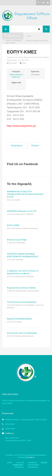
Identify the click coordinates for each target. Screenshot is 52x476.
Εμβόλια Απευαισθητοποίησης (19, 319)
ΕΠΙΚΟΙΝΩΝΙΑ (33, 467)
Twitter (43, 2)
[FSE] (26, 15)
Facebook (38, 2)
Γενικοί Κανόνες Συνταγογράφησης (21, 302)
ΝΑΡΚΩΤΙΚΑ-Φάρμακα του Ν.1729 (21, 211)
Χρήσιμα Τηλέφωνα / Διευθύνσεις (37, 40)
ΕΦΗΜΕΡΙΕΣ (32, 463)
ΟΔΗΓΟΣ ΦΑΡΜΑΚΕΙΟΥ (14, 40)
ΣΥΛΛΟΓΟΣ (20, 463)
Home (29, 36)
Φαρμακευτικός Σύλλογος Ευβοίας (21, 288)
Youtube (47, 2)
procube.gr (30, 457)
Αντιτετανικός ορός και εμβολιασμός (22, 333)
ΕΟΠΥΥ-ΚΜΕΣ (22, 51)
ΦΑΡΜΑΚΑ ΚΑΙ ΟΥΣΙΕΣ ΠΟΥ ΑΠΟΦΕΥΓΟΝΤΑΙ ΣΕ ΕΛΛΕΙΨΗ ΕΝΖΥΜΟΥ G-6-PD (25, 194)
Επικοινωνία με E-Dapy (17, 240)
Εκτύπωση (12, 63)
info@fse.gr (9, 433)
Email (23, 63)
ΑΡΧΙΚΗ (9, 463)
